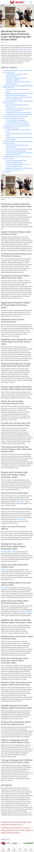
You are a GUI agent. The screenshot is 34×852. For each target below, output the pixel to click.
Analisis (3, 588)
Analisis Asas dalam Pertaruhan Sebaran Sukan (18, 131)
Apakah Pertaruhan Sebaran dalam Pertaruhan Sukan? (16, 75)
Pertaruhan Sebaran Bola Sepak (15, 120)
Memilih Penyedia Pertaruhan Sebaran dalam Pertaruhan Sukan (17, 157)
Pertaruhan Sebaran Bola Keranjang (17, 122)
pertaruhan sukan (24, 49)
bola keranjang (21, 519)
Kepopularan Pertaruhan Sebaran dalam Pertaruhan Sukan (18, 83)
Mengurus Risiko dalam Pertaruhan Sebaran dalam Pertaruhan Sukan (19, 154)
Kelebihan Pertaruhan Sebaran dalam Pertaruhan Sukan (17, 146)
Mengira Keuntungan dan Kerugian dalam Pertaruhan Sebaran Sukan (18, 98)
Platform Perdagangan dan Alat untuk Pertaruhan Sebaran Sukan (17, 165)
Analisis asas (4, 570)
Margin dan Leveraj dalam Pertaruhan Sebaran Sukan (17, 106)
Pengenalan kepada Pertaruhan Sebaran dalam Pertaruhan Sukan (17, 71)
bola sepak (21, 501)
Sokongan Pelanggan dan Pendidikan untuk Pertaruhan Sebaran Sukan (19, 169)
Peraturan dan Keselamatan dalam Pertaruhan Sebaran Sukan (16, 161)
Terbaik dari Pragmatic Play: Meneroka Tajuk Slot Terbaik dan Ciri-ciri (16, 823)
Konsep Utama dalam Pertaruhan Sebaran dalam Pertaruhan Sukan (18, 102)
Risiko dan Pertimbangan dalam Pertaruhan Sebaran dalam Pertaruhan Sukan (19, 150)
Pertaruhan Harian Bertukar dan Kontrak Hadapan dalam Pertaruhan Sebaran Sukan (19, 113)
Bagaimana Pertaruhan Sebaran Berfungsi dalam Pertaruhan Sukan (18, 86)
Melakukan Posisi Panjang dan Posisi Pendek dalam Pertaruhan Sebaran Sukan (19, 94)
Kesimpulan (7, 172)
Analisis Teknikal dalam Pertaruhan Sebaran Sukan (19, 134)
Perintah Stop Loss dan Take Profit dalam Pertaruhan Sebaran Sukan (18, 109)
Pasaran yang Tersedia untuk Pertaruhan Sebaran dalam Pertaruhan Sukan (15, 117)
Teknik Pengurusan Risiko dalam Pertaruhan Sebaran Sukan (19, 138)
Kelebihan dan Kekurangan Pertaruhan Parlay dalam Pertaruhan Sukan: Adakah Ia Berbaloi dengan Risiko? (17, 830)
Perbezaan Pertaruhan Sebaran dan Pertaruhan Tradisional (17, 79)
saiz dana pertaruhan (26, 611)
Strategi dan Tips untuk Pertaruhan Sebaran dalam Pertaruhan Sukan (16, 127)
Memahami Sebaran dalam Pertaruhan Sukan (17, 90)
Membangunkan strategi (8, 552)
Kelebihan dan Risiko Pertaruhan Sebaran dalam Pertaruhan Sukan (17, 142)
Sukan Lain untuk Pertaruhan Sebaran (17, 124)
